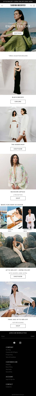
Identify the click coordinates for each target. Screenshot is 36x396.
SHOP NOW (18, 149)
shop (18, 326)
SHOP (18, 198)
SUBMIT (33, 336)
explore (18, 101)
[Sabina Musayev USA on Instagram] (14, 343)
